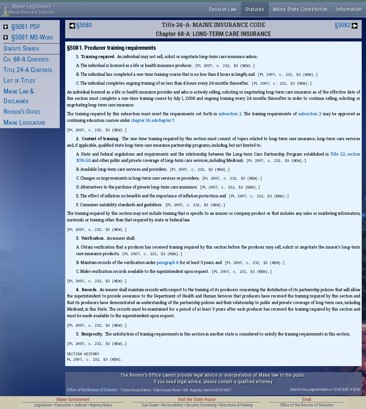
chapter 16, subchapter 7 (152, 120)
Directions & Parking (236, 405)
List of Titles (19, 80)
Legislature (43, 405)
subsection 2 (230, 114)
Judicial (80, 405)
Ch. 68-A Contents (26, 59)
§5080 (84, 25)
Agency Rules (101, 405)
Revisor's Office (21, 112)
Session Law (223, 9)
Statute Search (21, 48)
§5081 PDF (26, 27)
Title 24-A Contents (27, 70)
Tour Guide (149, 405)
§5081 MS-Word (32, 37)
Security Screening (201, 405)
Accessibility (172, 405)
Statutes (254, 9)
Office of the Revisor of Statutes (92, 389)
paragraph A (168, 262)
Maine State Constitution (300, 9)
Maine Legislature (24, 122)
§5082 (343, 25)
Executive (63, 405)
